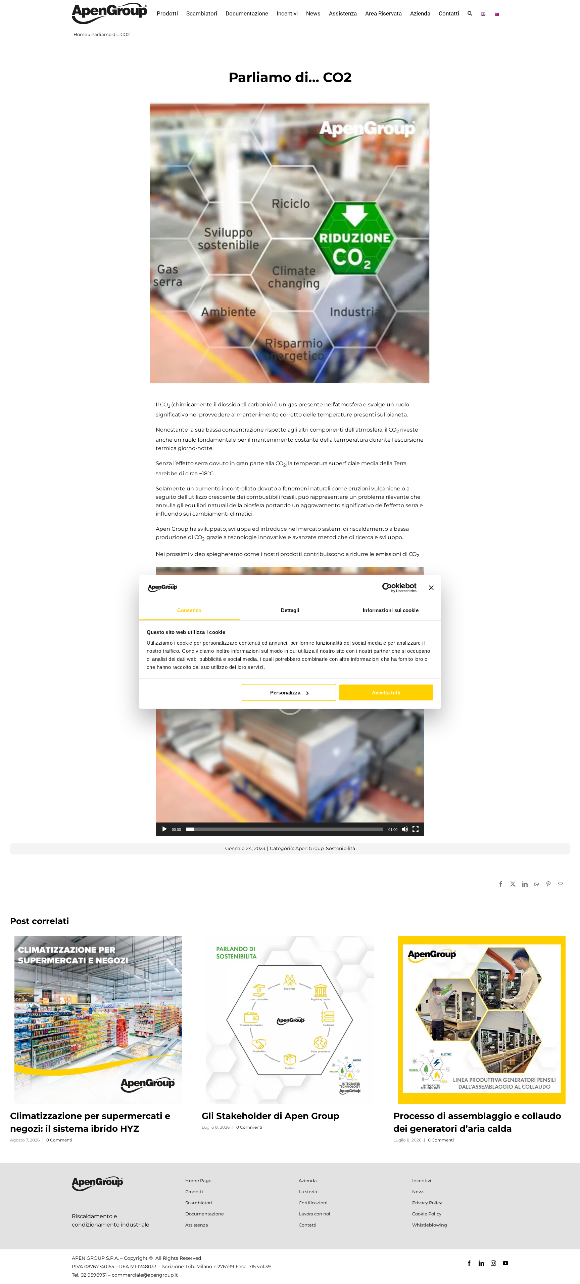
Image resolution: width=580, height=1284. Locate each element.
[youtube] (505, 1263)
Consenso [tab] (189, 610)
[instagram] (493, 1263)
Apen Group (309, 848)
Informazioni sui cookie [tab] (390, 610)
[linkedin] (481, 1263)
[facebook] (469, 1263)
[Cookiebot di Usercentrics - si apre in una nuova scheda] (387, 588)
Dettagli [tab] (290, 610)
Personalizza (285, 692)
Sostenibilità (340, 848)
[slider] (284, 829)
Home (80, 34)
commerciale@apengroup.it (145, 1275)
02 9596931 (94, 1275)
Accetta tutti (386, 692)
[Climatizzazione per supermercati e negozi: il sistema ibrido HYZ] (98, 939)
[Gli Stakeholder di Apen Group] (290, 939)
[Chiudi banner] (431, 588)
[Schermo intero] (415, 829)
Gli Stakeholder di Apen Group (270, 1116)
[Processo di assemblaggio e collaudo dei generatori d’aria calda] (482, 939)
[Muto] (404, 829)
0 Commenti (59, 1139)
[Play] (164, 829)
